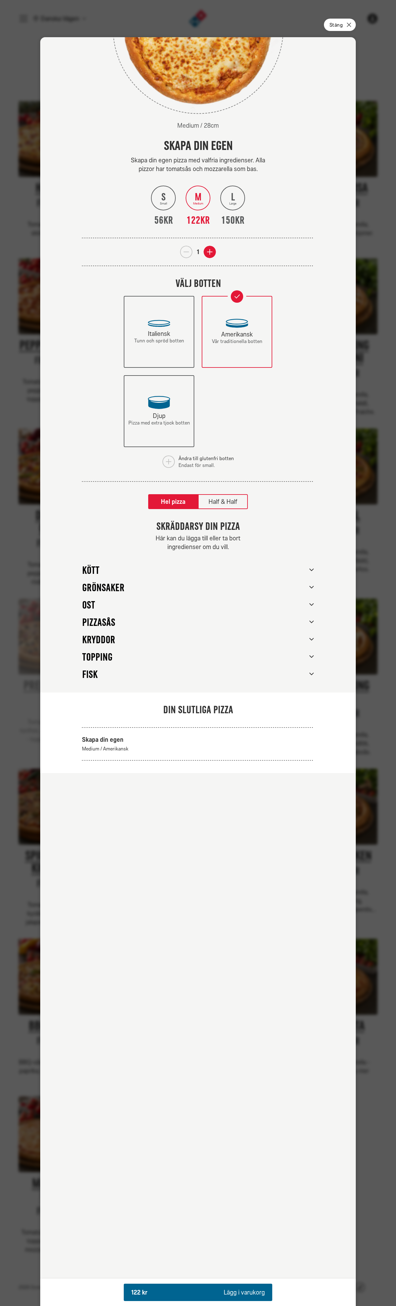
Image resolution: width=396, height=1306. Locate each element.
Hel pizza (173, 501)
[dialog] (198, 671)
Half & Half (223, 501)
